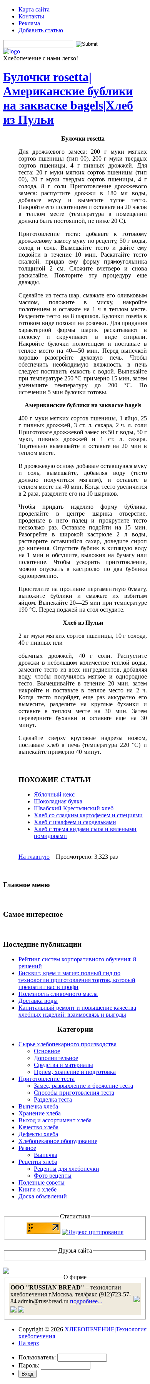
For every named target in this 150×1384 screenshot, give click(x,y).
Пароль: (28, 1365)
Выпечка (45, 1155)
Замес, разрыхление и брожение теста (83, 1085)
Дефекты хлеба (38, 1134)
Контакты (31, 16)
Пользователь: (37, 1357)
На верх (28, 1343)
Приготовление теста (46, 1078)
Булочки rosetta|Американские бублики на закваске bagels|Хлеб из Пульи (68, 98)
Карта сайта (34, 9)
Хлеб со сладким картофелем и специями (88, 815)
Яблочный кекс (54, 794)
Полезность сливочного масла (58, 994)
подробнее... (86, 1301)
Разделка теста (53, 1099)
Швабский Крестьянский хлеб (73, 808)
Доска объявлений (42, 1196)
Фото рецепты (53, 1175)
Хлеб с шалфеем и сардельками (75, 822)
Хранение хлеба (39, 1113)
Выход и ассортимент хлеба (55, 1120)
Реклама (29, 23)
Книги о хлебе (37, 1189)
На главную (34, 856)
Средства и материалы (63, 1065)
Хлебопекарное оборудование (57, 1141)
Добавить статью (40, 30)
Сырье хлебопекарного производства (67, 1044)
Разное (27, 1148)
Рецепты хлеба (37, 1161)
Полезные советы (41, 1182)
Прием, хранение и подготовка (75, 1072)
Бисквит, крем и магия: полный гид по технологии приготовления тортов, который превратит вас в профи (76, 980)
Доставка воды (38, 1000)
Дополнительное (56, 1058)
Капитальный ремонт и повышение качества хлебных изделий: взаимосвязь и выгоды (77, 1011)
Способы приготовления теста (74, 1092)
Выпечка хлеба (38, 1106)
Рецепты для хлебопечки (66, 1168)
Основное (47, 1051)
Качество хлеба (38, 1127)
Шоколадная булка (58, 801)
